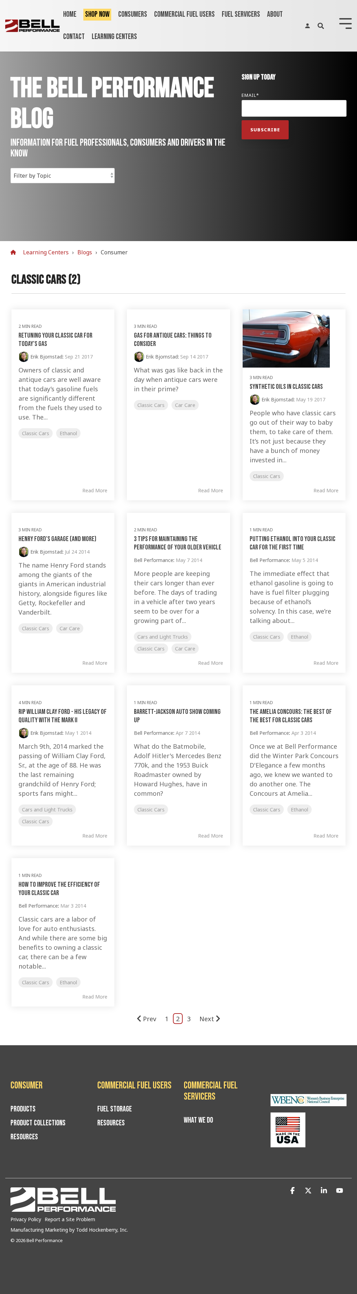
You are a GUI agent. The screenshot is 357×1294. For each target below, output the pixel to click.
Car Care (185, 405)
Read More (94, 490)
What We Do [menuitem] (198, 1120)
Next (206, 1019)
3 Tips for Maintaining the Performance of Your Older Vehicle (177, 543)
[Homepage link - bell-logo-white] (63, 1208)
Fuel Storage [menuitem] (114, 1109)
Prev (149, 1019)
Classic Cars (35, 433)
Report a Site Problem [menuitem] (70, 1219)
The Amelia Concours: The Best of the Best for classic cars (291, 716)
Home (69, 14)
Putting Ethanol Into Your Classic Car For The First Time (292, 543)
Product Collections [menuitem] (38, 1123)
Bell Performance (153, 560)
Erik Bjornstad (45, 356)
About (275, 14)
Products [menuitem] (23, 1109)
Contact (74, 36)
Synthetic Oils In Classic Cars (286, 387)
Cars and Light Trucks (162, 636)
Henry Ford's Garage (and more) (57, 539)
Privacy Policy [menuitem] (25, 1219)
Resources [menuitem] (24, 1137)
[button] (293, 1191)
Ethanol (68, 433)
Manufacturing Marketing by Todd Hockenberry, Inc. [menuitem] (69, 1229)
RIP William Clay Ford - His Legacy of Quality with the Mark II (62, 716)
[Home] (15, 252)
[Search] (321, 25)
